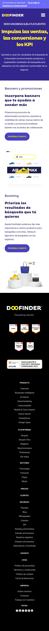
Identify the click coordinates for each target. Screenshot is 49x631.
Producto (24, 383)
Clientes (24, 495)
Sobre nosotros (24, 591)
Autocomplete (24, 405)
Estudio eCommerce (24, 533)
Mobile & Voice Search (24, 409)
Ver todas (24, 456)
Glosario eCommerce (24, 541)
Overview (24, 388)
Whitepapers (24, 516)
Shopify (24, 435)
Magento (24, 444)
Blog (24, 512)
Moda (24, 481)
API (24, 524)
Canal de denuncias (24, 578)
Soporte (24, 553)
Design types (24, 422)
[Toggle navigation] (43, 15)
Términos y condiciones (24, 570)
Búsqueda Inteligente (24, 393)
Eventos (24, 520)
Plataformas (24, 430)
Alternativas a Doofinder (24, 546)
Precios (24, 489)
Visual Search (24, 414)
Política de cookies (24, 574)
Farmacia (24, 473)
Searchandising (24, 401)
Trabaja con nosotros (24, 600)
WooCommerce (25, 448)
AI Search (24, 397)
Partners (24, 508)
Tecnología (24, 468)
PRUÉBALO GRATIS (17, 136)
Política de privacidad (24, 565)
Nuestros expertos (24, 537)
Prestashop (24, 452)
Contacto (24, 595)
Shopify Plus (24, 440)
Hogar (24, 477)
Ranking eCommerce (24, 529)
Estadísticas (24, 418)
